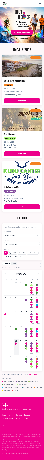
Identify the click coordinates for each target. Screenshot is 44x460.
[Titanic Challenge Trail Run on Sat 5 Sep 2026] (31, 359)
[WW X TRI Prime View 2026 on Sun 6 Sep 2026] (37, 359)
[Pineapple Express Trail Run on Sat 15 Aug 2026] (31, 319)
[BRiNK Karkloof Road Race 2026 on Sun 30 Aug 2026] (37, 346)
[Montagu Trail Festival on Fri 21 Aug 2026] (26, 336)
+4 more (38, 352)
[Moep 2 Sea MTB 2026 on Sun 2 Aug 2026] (37, 292)
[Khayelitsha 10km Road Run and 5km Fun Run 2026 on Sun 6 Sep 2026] (37, 366)
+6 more (32, 323)
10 (5, 311)
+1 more (37, 294)
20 (21, 326)
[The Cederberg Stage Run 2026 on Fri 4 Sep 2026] (26, 361)
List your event (22, 38)
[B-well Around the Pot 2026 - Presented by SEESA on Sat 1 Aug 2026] (31, 285)
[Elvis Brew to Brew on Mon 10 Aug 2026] (5, 314)
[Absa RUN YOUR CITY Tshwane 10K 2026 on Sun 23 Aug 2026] (37, 334)
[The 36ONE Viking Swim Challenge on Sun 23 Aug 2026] (37, 331)
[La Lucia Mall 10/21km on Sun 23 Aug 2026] (37, 336)
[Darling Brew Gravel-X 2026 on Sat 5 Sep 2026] (31, 366)
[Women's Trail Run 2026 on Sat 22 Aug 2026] (31, 334)
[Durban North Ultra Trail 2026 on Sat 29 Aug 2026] (31, 346)
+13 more (31, 353)
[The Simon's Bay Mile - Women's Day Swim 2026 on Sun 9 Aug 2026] (37, 305)
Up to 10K (12, 253)
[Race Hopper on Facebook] (9, 425)
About (11, 415)
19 (15, 326)
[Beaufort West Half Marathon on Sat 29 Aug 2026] (31, 348)
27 (5, 282)
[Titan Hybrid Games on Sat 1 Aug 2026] (31, 290)
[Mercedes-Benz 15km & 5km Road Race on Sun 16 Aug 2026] (37, 317)
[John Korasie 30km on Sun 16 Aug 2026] (37, 314)
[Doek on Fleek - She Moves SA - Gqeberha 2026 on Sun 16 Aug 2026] (37, 319)
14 (26, 311)
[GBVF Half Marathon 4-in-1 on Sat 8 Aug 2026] (31, 302)
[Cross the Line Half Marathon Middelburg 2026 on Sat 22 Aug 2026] (31, 331)
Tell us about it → (35, 375)
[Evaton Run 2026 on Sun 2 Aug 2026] (37, 288)
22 (31, 326)
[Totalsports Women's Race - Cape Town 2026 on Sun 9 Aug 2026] (37, 300)
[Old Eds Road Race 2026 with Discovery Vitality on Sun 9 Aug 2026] (37, 307)
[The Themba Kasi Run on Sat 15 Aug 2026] (31, 317)
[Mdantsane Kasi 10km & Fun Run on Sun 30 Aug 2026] (37, 343)
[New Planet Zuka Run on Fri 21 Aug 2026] (26, 329)
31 (26, 282)
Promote (27, 415)
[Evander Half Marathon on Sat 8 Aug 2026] (31, 305)
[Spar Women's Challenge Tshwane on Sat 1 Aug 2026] (31, 288)
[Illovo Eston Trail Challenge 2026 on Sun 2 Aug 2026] (37, 285)
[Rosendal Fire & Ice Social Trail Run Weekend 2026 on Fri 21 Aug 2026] (26, 334)
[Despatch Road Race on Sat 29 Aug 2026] (31, 351)
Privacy (25, 418)
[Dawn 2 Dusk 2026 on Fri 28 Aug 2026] (26, 343)
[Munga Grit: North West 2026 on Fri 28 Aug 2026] (26, 348)
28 (10, 282)
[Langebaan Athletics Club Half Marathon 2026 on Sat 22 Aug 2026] (31, 336)
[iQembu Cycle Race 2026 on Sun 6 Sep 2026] (37, 364)
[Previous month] (6, 274)
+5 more (32, 294)
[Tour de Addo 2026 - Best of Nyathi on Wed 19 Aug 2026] (16, 329)
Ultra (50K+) (18, 257)
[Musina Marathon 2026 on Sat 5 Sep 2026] (31, 364)
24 (5, 341)
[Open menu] (40, 3)
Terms (17, 418)
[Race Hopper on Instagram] (4, 425)
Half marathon (32, 253)
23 (37, 326)
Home (4, 415)
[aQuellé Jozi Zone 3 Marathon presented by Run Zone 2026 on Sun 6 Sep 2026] (37, 361)
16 (36, 311)
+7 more (32, 309)
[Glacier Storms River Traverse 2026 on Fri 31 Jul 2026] (26, 285)
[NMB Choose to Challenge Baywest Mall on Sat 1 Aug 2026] (31, 292)
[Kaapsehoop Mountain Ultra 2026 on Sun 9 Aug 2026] (37, 302)
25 (10, 341)
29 (16, 282)
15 (31, 311)
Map (14, 263)
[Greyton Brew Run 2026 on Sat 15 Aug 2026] (31, 314)
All (6, 253)
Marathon (8, 257)
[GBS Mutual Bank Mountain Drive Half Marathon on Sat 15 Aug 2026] (31, 322)
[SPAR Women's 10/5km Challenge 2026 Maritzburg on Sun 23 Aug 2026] (37, 329)
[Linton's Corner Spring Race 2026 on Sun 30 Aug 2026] (37, 351)
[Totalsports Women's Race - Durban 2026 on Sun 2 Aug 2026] (37, 290)
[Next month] (38, 274)
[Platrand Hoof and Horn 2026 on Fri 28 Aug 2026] (26, 346)
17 (5, 326)
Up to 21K (22, 253)
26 (16, 341)
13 (21, 311)
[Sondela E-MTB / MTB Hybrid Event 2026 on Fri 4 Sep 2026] (26, 359)
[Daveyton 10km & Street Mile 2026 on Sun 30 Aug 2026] (37, 348)
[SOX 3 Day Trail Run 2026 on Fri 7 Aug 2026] (26, 300)
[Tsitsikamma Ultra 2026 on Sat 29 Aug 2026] (31, 343)
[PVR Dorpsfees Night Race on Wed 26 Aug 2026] (16, 343)
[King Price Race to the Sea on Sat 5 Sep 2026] (31, 361)
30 (21, 282)
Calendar (7, 263)
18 (10, 326)
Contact (19, 415)
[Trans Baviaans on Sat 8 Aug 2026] (31, 300)
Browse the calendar (22, 32)
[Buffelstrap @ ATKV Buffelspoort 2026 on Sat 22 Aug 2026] (31, 329)
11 (10, 311)
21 (26, 326)
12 (15, 311)
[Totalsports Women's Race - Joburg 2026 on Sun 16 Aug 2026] (37, 322)
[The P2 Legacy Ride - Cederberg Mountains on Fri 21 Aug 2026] (26, 331)
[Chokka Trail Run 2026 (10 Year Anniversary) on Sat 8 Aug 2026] (31, 307)
